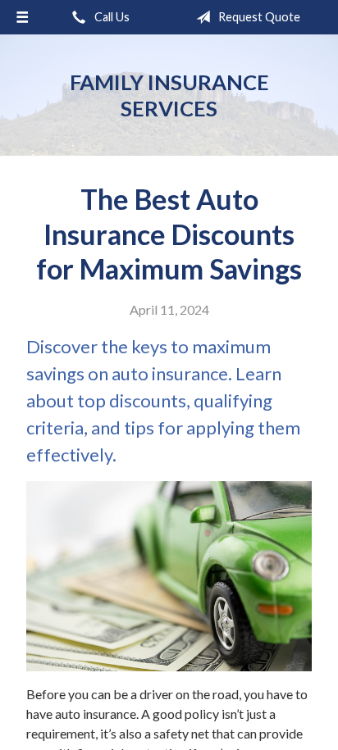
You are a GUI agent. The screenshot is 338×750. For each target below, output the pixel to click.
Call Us (111, 17)
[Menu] (22, 17)
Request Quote (258, 17)
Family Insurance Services (169, 95)
